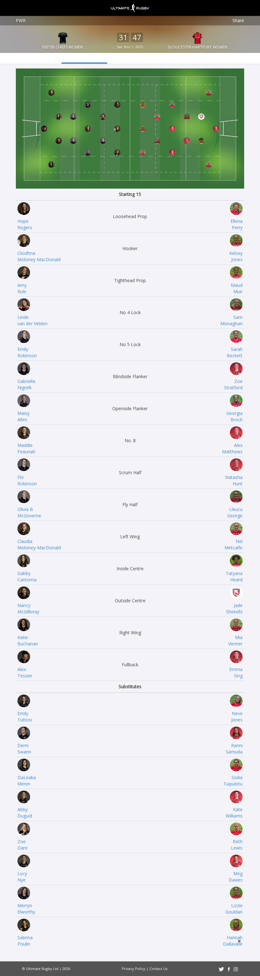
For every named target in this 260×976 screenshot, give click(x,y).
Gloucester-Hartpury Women (197, 47)
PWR (21, 20)
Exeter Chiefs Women (62, 47)
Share (238, 20)
